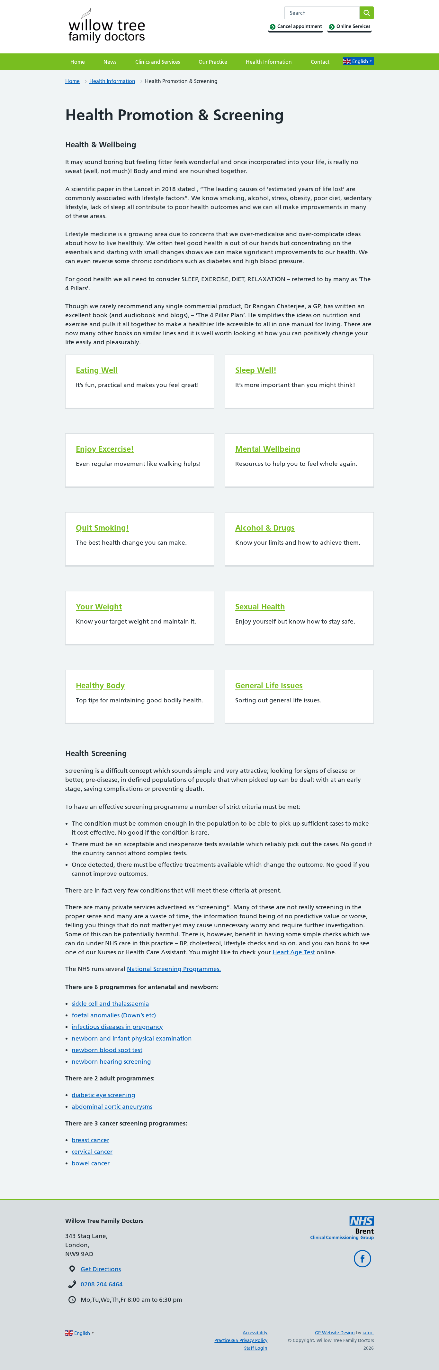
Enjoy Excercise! (105, 449)
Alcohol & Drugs (265, 527)
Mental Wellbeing (267, 449)
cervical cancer (92, 1151)
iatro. (368, 1333)
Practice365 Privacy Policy (240, 1340)
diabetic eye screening (103, 1095)
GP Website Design (335, 1333)
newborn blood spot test (107, 1050)
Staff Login (255, 1348)
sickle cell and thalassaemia (110, 1003)
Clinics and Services (157, 62)
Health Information (269, 62)
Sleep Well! (255, 370)
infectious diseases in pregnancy (117, 1027)
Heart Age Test (294, 952)
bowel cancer (91, 1163)
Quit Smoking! (102, 527)
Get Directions (101, 1269)
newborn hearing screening (111, 1061)
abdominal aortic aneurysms (112, 1106)
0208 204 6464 (102, 1284)
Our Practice (213, 62)
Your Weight (99, 606)
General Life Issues (269, 685)
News (109, 62)
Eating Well (97, 370)
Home (77, 62)
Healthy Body (100, 685)
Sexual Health (260, 606)
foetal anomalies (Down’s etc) (114, 1015)
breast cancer (90, 1140)
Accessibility (255, 1333)
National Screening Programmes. (174, 969)
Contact (320, 62)
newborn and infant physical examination (132, 1038)
